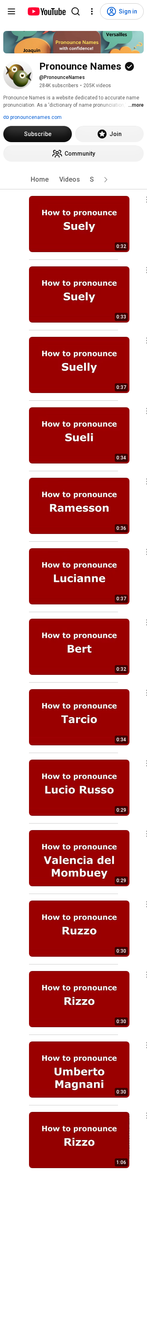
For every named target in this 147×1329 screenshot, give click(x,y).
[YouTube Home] (46, 11)
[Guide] (11, 11)
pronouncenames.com (35, 117)
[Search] (75, 11)
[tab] (39, 179)
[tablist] (73, 179)
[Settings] (92, 11)
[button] (106, 179)
